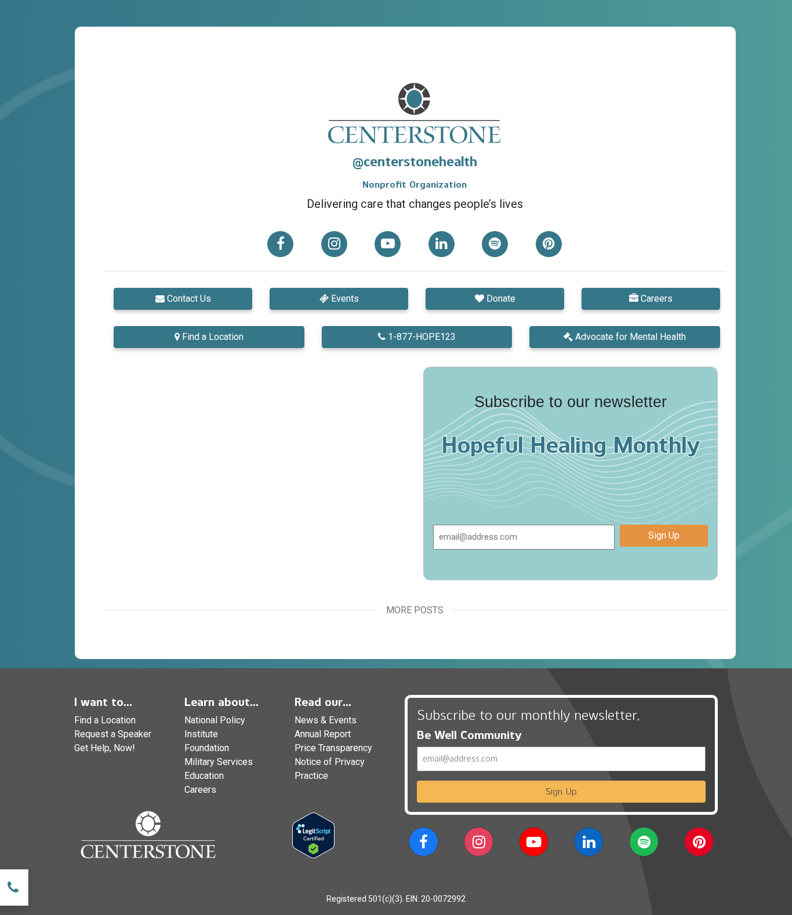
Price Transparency (333, 747)
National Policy (214, 720)
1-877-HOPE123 (421, 336)
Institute (201, 734)
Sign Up (664, 535)
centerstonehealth (420, 161)
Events (344, 298)
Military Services (218, 761)
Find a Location (212, 336)
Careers (655, 298)
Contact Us (188, 298)
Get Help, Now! (104, 747)
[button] (280, 243)
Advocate (629, 336)
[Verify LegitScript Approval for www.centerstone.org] (313, 834)
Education (204, 775)
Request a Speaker (112, 734)
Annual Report (323, 734)
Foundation (206, 747)
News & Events (326, 720)
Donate (499, 298)
